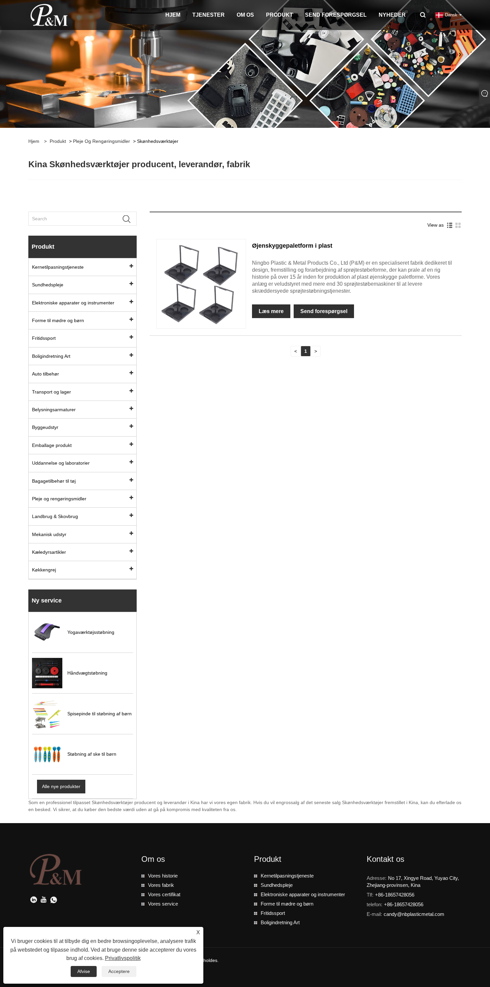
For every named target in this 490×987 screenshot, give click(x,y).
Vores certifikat (164, 894)
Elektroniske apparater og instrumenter (73, 302)
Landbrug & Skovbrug (55, 516)
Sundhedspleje (47, 284)
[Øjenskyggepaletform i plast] (201, 283)
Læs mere (271, 311)
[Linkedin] (33, 900)
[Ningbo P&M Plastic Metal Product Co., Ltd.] (49, 14)
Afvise (83, 971)
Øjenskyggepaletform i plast (292, 245)
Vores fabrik (161, 885)
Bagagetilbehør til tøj (54, 481)
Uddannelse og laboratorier (61, 463)
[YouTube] (43, 900)
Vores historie (163, 876)
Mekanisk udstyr (49, 534)
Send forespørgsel (323, 311)
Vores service (163, 904)
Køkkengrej (44, 569)
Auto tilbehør (45, 374)
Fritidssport (44, 338)
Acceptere (119, 971)
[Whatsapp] (53, 900)
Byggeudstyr (45, 427)
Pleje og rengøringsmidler (101, 141)
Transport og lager (51, 392)
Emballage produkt (52, 445)
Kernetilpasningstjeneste (58, 267)
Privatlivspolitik (123, 958)
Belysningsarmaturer (54, 409)
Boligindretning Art (51, 356)
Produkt (58, 141)
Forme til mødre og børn (58, 320)
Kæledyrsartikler (49, 552)
